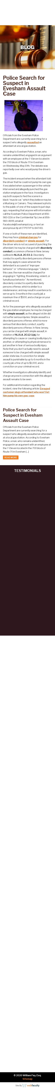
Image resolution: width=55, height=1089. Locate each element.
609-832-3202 (22, 923)
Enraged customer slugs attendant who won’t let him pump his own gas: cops (26, 392)
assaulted (33, 142)
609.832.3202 (29, 22)
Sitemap (27, 1079)
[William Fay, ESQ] (20, 10)
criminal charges (28, 237)
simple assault (36, 240)
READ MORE (10, 457)
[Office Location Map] (27, 965)
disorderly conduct (14, 240)
